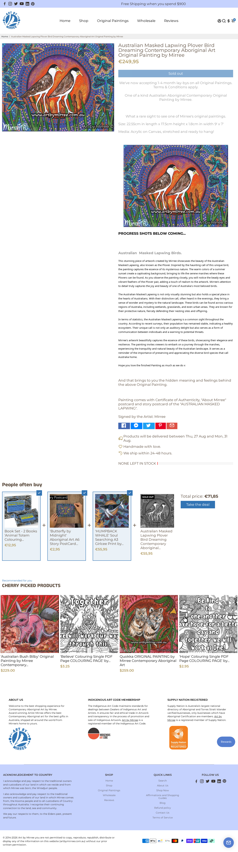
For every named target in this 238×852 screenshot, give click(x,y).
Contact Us (162, 812)
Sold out (175, 73)
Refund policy (162, 807)
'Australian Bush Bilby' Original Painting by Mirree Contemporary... (27, 660)
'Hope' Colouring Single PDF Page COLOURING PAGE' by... (204, 658)
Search (162, 780)
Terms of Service (162, 817)
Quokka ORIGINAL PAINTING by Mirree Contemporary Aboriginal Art (148, 660)
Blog (163, 803)
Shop (83, 21)
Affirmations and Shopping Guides (162, 796)
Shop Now (162, 790)
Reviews (171, 21)
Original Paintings (113, 21)
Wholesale (146, 21)
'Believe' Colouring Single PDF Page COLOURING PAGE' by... (86, 658)
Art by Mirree (130, 720)
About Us (162, 785)
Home (65, 21)
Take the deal (197, 504)
